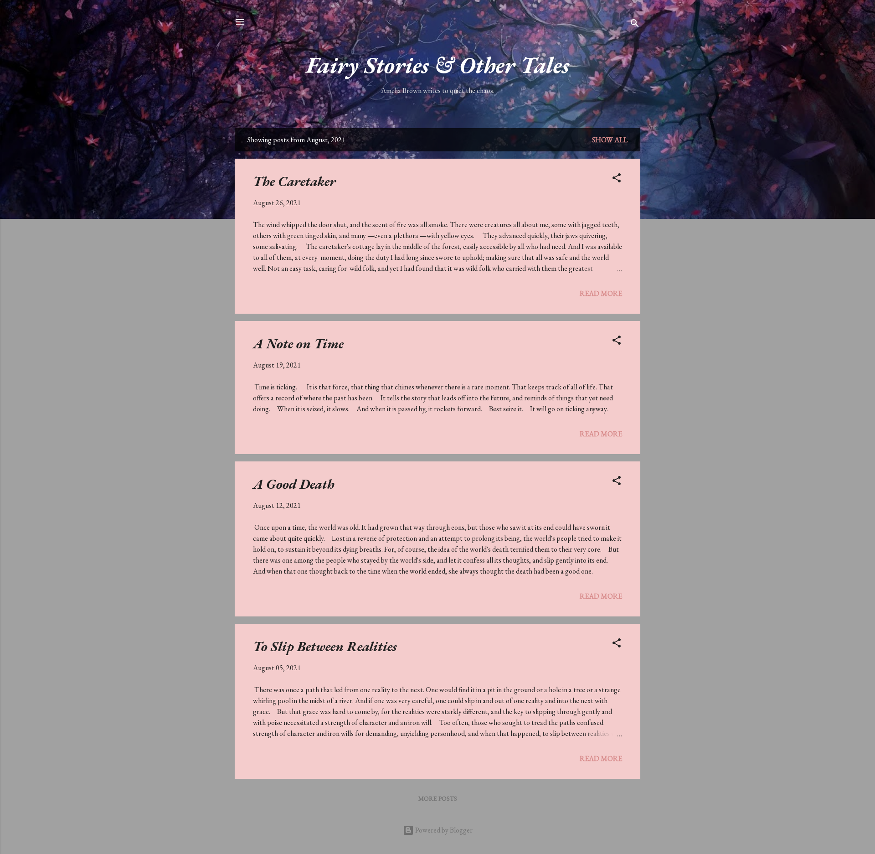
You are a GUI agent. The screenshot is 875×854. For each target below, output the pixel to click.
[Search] (634, 25)
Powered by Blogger (443, 830)
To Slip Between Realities (325, 646)
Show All (610, 140)
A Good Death (294, 484)
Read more (601, 293)
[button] (616, 179)
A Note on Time (298, 343)
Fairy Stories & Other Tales (437, 65)
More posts (437, 798)
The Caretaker (294, 181)
